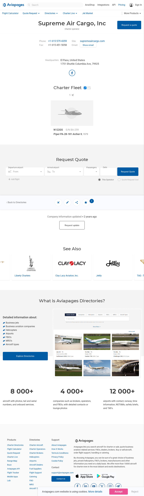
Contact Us (61, 479)
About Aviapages (58, 445)
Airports (32, 461)
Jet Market (87, 13)
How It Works (57, 449)
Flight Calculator (10, 13)
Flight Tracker (13, 473)
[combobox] (25, 171)
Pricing (121, 5)
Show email (88, 45)
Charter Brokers (36, 453)
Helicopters (34, 457)
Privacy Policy (57, 457)
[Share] (76, 202)
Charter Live (12, 457)
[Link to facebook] (72, 73)
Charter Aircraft (36, 445)
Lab (9, 480)
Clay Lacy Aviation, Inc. (26, 275)
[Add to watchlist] (85, 202)
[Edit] (67, 202)
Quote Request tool (130, 180)
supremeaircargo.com (92, 41)
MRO (31, 484)
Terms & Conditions (59, 453)
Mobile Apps (12, 476)
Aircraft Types (35, 488)
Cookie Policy (57, 461)
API (113, 5)
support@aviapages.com (62, 473)
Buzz (9, 465)
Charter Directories (15, 445)
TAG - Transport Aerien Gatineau (112, 275)
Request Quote (128, 171)
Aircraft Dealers (36, 465)
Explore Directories (25, 356)
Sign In (138, 5)
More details (95, 491)
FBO (31, 480)
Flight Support (35, 473)
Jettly (58, 275)
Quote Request (13, 453)
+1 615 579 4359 (57, 41)
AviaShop (90, 5)
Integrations (103, 5)
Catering (33, 476)
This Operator (108, 180)
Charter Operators (37, 449)
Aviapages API (13, 469)
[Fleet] (58, 202)
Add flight (15, 179)
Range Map (12, 461)
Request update (72, 225)
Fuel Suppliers (35, 469)
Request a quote (129, 25)
